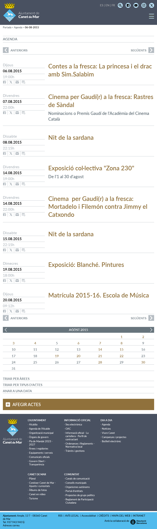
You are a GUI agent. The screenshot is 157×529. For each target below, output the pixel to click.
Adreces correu (11, 525)
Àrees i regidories (38, 448)
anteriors (15, 50)
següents (138, 50)
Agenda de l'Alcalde (39, 428)
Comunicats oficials (39, 456)
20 (78, 356)
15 (121, 349)
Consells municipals (76, 482)
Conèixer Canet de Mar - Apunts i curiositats (42, 484)
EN (107, 5)
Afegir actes (26, 404)
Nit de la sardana (71, 137)
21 (100, 356)
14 (100, 349)
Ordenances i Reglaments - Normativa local (80, 445)
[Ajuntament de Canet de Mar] (21, 19)
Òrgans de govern (38, 437)
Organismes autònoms (77, 486)
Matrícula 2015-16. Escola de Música (98, 295)
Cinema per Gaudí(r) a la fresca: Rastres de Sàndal (100, 100)
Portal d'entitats (74, 490)
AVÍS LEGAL (72, 515)
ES (101, 5)
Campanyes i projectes (114, 437)
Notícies (106, 428)
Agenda (106, 424)
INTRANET (139, 515)
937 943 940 (14, 522)
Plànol (32, 478)
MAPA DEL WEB (121, 515)
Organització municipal (41, 432)
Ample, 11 (22, 515)
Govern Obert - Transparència (37, 463)
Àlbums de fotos (38, 490)
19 (57, 356)
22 (121, 356)
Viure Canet (108, 432)
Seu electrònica (73, 424)
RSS (60, 515)
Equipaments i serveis (41, 452)
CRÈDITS (104, 515)
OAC (68, 428)
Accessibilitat (89, 515)
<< (6, 330)
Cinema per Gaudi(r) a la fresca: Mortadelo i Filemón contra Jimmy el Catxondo (97, 206)
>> (151, 330)
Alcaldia (33, 424)
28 (100, 362)
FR (113, 5)
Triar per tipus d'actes (22, 385)
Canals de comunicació (77, 478)
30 (143, 362)
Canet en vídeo (37, 494)
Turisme (33, 498)
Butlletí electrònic (111, 441)
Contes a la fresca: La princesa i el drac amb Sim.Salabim (100, 70)
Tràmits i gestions (75, 450)
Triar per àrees (16, 379)
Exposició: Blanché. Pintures (86, 264)
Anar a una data (17, 391)
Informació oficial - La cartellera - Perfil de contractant (76, 436)
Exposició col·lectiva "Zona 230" (91, 168)
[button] (151, 17)
